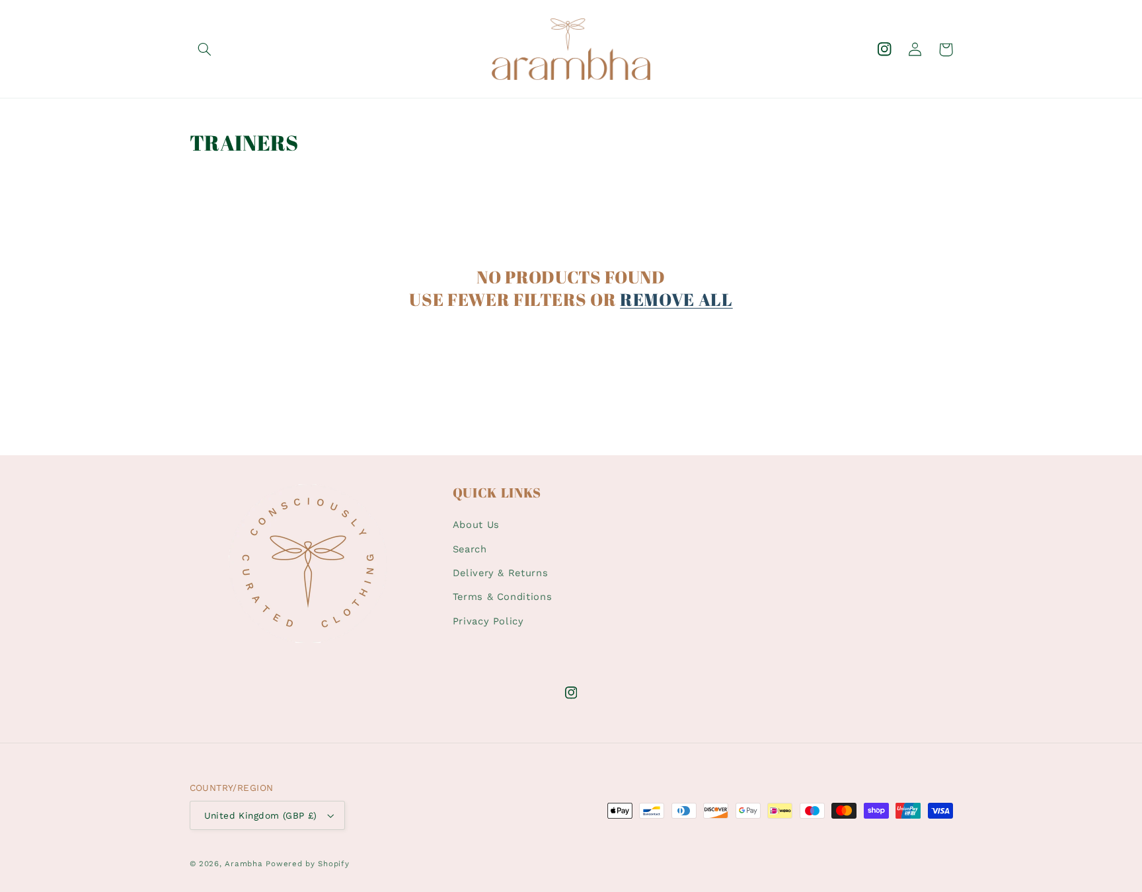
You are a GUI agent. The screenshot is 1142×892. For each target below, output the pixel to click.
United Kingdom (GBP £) (260, 815)
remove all (676, 300)
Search (470, 549)
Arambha (243, 863)
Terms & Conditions (502, 597)
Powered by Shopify (307, 863)
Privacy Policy (488, 621)
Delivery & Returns (500, 573)
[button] (205, 49)
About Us (476, 525)
